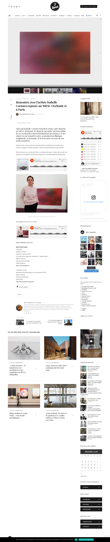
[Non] (108, 539)
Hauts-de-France (86, 296)
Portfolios (45, 15)
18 (85, 468)
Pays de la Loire (86, 304)
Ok (76, 539)
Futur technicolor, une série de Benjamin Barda (95, 422)
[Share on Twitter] (11, 105)
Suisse (83, 310)
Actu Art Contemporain (22, 98)
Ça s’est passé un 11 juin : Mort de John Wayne (94, 415)
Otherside (61, 15)
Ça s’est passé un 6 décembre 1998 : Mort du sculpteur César (34, 322)
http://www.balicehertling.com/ (25, 282)
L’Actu (23, 15)
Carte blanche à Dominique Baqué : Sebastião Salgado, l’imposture (95, 382)
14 (94, 465)
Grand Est (84, 294)
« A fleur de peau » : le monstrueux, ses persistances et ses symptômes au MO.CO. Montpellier (18, 370)
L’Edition (38, 15)
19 (88, 468)
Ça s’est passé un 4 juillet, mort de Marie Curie (94, 399)
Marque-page (23, 287)
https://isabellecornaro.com (24, 242)
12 (88, 465)
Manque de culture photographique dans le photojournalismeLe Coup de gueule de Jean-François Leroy (91, 391)
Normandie (85, 299)
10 (82, 465)
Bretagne (84, 289)
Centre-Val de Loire (87, 291)
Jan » (85, 476)
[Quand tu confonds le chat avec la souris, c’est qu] (91, 239)
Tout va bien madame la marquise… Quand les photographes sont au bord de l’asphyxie (94, 408)
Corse (83, 293)
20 (91, 468)
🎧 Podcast (54, 15)
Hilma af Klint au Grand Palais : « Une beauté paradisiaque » (18, 415)
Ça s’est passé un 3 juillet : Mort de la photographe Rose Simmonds (89, 119)
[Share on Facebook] (11, 100)
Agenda (69, 15)
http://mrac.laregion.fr (22, 265)
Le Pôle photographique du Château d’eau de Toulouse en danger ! (54, 322)
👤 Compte (89, 15)
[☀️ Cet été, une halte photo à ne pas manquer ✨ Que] (98, 239)
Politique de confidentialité (86, 539)
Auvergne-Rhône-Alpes (88, 286)
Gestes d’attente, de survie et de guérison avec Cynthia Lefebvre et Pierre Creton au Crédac (56, 416)
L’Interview (31, 15)
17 (82, 468)
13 (91, 465)
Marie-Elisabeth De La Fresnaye (27, 114)
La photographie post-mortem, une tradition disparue (93, 375)
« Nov (81, 476)
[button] (100, 19)
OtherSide (33, 98)
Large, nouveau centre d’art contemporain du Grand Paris (56, 367)
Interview (20, 294)
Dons (82, 15)
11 (85, 465)
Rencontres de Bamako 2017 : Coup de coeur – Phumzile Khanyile (94, 368)
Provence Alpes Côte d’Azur (89, 305)
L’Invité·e (17, 15)
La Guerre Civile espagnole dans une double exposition (95, 436)
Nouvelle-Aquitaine (87, 301)
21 (94, 468)
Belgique (84, 308)
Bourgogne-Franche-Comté (89, 288)
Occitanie (84, 302)
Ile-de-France (85, 297)
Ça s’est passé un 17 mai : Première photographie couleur (94, 430)
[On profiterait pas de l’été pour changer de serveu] (83, 239)
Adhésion (77, 15)
